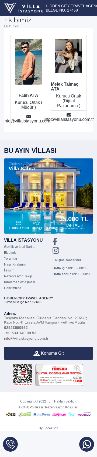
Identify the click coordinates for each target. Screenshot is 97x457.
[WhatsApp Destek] (86, 444)
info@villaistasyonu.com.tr (26, 338)
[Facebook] (55, 243)
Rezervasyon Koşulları (61, 407)
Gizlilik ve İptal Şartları (20, 247)
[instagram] (56, 252)
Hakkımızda (12, 288)
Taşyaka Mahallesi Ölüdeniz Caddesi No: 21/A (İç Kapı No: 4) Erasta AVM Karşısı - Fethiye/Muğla (46, 317)
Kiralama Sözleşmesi (19, 282)
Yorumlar (10, 258)
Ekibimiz (10, 253)
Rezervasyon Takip (18, 276)
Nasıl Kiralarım (15, 264)
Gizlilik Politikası (31, 407)
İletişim (9, 270)
